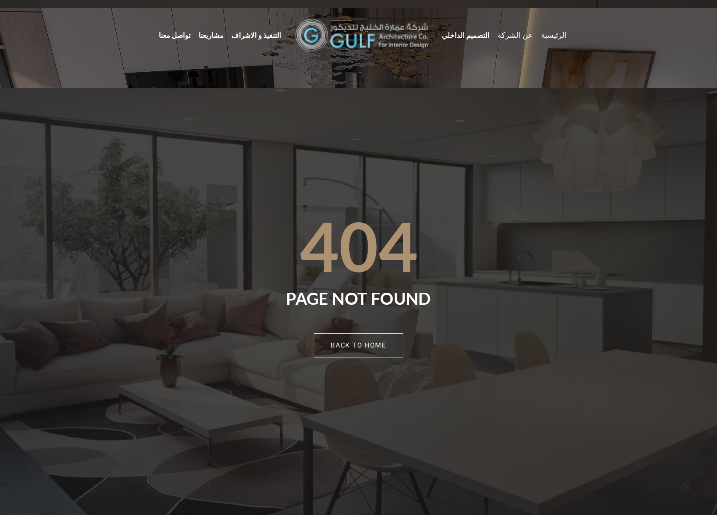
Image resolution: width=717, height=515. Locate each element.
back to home (358, 345)
